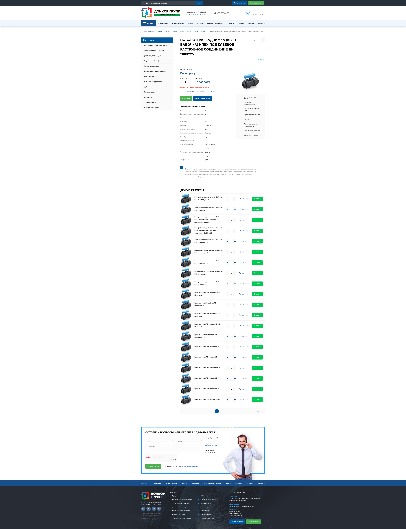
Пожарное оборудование (153, 81)
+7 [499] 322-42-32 (237, 493)
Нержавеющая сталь (151, 107)
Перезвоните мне (237, 521)
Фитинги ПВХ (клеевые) (197, 31)
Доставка (200, 23)
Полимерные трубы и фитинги (175, 31)
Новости (241, 23)
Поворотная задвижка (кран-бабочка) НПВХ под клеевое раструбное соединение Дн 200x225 (208, 230)
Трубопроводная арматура (154, 50)
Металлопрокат (149, 92)
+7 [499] (221, 13)
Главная (160, 31)
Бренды (174, 496)
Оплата (190, 23)
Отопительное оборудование (155, 71)
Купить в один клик (202, 98)
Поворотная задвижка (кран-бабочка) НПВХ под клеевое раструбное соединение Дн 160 (208, 219)
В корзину (186, 98)
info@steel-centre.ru (199, 14)
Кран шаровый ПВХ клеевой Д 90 (206, 357)
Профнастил (148, 97)
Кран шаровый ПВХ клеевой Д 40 (206, 346)
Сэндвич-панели (150, 102)
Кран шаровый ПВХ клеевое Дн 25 (207, 399)
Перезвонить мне (239, 3)
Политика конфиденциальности (151, 515)
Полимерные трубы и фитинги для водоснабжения (182, 31)
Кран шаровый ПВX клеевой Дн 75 (207, 367)
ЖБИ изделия (149, 76)
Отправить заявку (256, 3)
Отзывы (251, 23)
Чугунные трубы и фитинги (154, 61)
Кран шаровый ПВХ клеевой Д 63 (206, 378)
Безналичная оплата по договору (193, 91)
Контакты (261, 23)
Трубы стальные (150, 87)
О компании (162, 23)
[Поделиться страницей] (263, 40)
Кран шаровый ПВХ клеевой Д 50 (206, 388)
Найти (199, 3)
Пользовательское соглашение (151, 513)
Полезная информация (215, 23)
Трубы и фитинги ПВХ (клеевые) (189, 31)
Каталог (167, 31)
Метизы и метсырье (151, 66)
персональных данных (191, 466)
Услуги (231, 23)
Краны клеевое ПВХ (204, 31)
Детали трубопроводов (152, 56)
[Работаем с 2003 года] (160, 12)
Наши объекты (177, 23)
